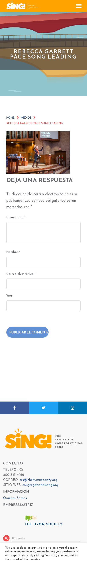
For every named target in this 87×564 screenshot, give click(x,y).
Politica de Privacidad (64, 560)
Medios (26, 118)
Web (9, 296)
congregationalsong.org (40, 485)
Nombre (13, 252)
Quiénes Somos (15, 498)
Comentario (16, 217)
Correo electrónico (21, 274)
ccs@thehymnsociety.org (38, 480)
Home (10, 118)
